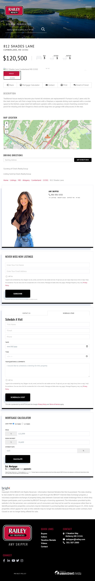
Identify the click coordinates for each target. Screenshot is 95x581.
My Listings (52, 197)
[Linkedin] (8, 560)
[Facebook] (4, 560)
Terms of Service (55, 404)
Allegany (26, 180)
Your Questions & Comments (15, 361)
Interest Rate (9, 447)
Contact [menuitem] (44, 546)
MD (19, 180)
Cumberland (36, 180)
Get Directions (83, 160)
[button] (43, 29)
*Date (7, 342)
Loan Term (8, 424)
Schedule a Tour (68, 313)
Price (7, 430)
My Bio (78, 197)
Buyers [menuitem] (44, 533)
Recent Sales (62, 197)
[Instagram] (22, 560)
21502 (45, 180)
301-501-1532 (57, 195)
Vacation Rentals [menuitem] (48, 540)
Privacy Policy (42, 404)
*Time (7, 352)
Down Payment (10, 438)
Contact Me (70, 197)
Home (5, 180)
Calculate (17, 459)
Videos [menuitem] (44, 543)
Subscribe (17, 293)
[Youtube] (13, 560)
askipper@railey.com (75, 539)
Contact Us (26, 313)
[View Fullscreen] (6, 132)
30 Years (18, 424)
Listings (13, 180)
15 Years (27, 424)
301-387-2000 (72, 542)
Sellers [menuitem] (44, 536)
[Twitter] (17, 560)
